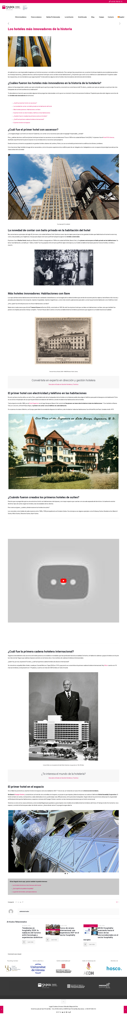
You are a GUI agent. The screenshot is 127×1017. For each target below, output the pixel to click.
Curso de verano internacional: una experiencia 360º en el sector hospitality (69, 931)
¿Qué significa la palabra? (23, 888)
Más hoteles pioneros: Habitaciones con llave (26, 109)
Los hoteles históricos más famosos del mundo (27, 885)
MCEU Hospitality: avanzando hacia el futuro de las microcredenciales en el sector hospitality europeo (100, 934)
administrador (24, 911)
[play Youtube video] (63, 580)
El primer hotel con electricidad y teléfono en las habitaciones (31, 113)
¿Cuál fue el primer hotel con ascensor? (25, 103)
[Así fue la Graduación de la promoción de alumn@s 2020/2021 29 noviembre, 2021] (1, 1009)
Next (121, 841)
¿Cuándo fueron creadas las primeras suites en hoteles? (30, 116)
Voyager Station (19, 794)
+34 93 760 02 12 (116, 1)
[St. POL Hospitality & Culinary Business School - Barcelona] (15, 7)
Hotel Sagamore (34, 403)
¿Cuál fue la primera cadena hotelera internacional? (28, 119)
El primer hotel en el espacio (21, 122)
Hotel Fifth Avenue (108, 137)
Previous (5, 841)
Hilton (106, 665)
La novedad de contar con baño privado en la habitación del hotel (32, 106)
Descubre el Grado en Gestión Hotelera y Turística (63, 384)
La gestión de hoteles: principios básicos (25, 892)
